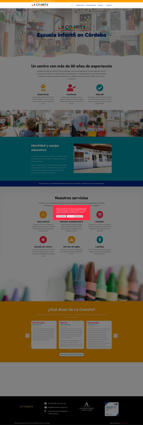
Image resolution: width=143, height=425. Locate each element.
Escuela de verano (91, 5)
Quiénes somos (80, 5)
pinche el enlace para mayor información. (67, 213)
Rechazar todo (79, 216)
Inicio (72, 5)
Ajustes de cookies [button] (61, 216)
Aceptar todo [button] (71, 216)
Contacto (109, 5)
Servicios (100, 5)
